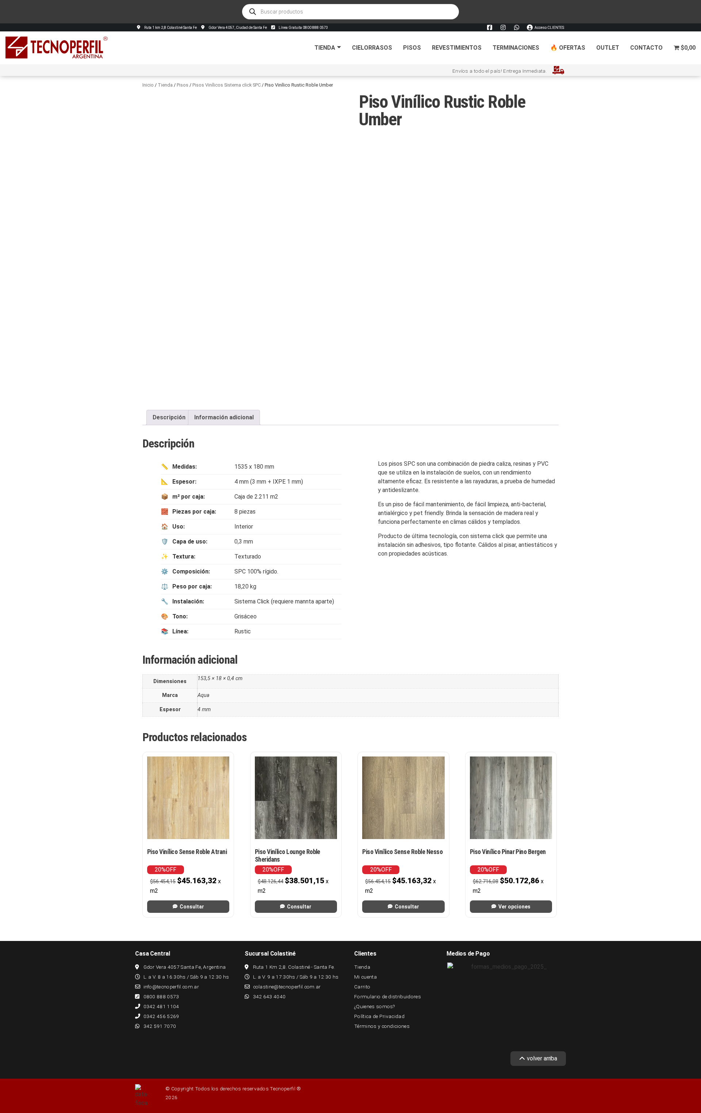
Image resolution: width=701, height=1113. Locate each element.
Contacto (646, 47)
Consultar (192, 907)
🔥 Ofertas (567, 47)
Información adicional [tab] (224, 417)
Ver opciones (514, 907)
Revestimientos (457, 47)
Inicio (148, 85)
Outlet (607, 47)
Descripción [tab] (169, 417)
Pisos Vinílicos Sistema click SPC (226, 85)
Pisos (412, 47)
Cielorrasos (372, 47)
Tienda (324, 47)
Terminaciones (516, 47)
